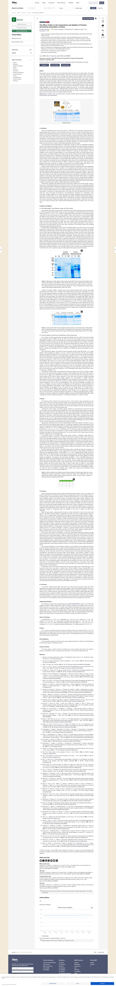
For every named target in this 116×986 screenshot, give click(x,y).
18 (74, 175)
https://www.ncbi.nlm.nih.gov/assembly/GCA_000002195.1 (54, 379)
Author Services (61, 2)
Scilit (54, 662)
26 (49, 240)
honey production (88, 93)
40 (90, 541)
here (47, 892)
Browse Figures (55, 65)
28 (83, 297)
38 (86, 526)
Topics (43, 2)
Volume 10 (24, 12)
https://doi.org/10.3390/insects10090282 (60, 56)
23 (82, 222)
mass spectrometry (52, 95)
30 (88, 393)
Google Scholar (57, 658)
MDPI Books (77, 964)
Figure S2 (42, 244)
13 (48, 161)
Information (51, 2)
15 (46, 169)
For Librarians (62, 968)
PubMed (88, 664)
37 (86, 518)
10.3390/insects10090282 (37, 12)
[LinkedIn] (46, 861)
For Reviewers (62, 964)
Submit (101, 3)
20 (78, 181)
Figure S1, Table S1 (79, 641)
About (77, 2)
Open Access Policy (47, 966)
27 (60, 244)
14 (56, 168)
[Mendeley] (57, 861)
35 (56, 507)
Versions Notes (65, 65)
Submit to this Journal (21, 24)
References (15, 80)
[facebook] (49, 861)
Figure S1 (48, 174)
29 (81, 351)
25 (57, 238)
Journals (37, 2)
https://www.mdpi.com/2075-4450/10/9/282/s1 (69, 604)
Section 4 (68, 421)
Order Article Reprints (88, 18)
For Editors (61, 966)
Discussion (15, 69)
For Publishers (62, 969)
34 (92, 501)
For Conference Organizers (65, 973)
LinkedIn (92, 962)
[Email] (41, 861)
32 (49, 495)
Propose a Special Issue (21, 31)
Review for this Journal (22, 27)
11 (86, 158)
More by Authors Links (17, 42)
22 (81, 222)
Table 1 (45, 454)
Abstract (14, 62)
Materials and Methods (18, 66)
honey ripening (43, 95)
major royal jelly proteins (59, 93)
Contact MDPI (46, 968)
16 (40, 172)
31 (44, 460)
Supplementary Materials (18, 72)
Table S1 (56, 174)
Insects (18, 12)
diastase (73, 93)
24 (56, 238)
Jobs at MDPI (46, 969)
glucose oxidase (80, 93)
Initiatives (70, 2)
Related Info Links (16, 38)
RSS (95, 952)
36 (57, 507)
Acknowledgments (17, 77)
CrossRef (49, 662)
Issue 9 (29, 12)
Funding (15, 75)
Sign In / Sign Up (93, 2)
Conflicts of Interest (17, 79)
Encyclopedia (77, 971)
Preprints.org (77, 966)
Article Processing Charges (49, 962)
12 (40, 160)
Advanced (100, 8)
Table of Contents (16, 60)
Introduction (15, 64)
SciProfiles (76, 969)
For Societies (62, 971)
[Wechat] (51, 861)
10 (69, 158)
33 (70, 499)
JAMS (75, 973)
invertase (68, 93)
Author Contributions (17, 74)
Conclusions (15, 70)
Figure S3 (66, 429)
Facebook (92, 964)
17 (60, 174)
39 (74, 537)
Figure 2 (57, 305)
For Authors (61, 962)
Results (14, 67)
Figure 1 (56, 227)
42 (88, 591)
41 (58, 561)
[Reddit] (54, 861)
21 (66, 215)
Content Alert (101, 952)
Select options (16, 968)
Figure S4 (72, 446)
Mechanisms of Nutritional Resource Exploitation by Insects (73, 62)
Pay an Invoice (46, 964)
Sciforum (76, 962)
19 (51, 177)
